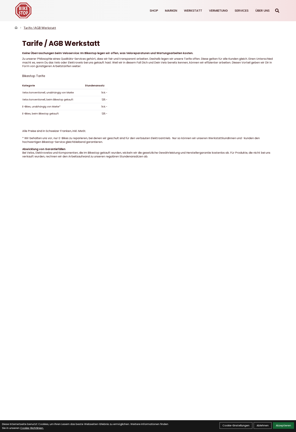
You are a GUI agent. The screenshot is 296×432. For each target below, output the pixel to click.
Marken (171, 10)
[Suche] (277, 11)
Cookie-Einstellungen (236, 425)
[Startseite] (16, 27)
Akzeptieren (283, 425)
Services (242, 10)
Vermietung (218, 10)
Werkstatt (193, 10)
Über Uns (262, 10)
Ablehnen (263, 425)
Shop (154, 10)
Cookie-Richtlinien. (32, 428)
